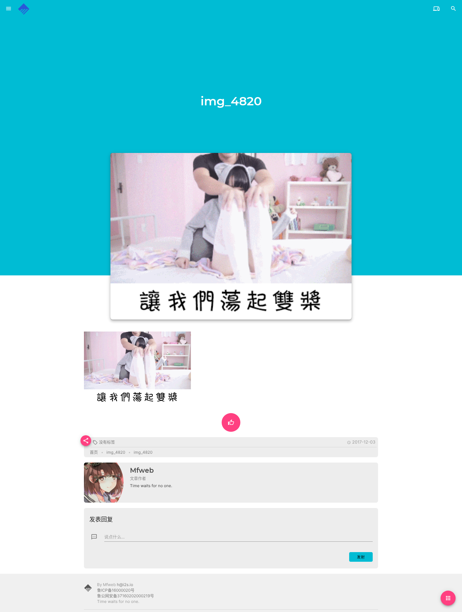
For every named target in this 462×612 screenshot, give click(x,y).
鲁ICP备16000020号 (115, 590)
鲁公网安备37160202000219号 (125, 595)
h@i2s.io (125, 584)
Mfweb (142, 470)
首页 (94, 452)
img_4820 (115, 452)
